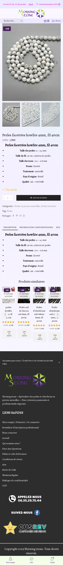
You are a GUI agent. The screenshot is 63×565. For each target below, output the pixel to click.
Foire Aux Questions (11, 448)
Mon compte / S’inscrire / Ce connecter (20, 422)
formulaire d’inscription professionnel (20, 427)
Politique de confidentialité (15, 480)
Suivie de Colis (9, 469)
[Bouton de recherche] (21, 21)
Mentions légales (10, 475)
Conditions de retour (12, 459)
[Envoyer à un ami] (20, 216)
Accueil (5, 438)
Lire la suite (9, 334)
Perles (9, 211)
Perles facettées (48, 206)
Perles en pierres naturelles (27, 206)
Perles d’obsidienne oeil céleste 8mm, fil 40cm (39, 314)
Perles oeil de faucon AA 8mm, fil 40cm (23, 312)
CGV (4, 485)
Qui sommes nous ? (11, 443)
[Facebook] (13, 216)
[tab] (10, 227)
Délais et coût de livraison (14, 453)
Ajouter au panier (40, 198)
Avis (4, 464)
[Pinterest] (17, 216)
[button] (6, 63)
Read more (27, 4)
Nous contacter (9, 432)
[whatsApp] (23, 216)
